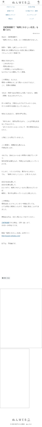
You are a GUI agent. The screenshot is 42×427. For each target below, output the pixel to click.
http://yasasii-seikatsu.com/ (11, 236)
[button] (38, 307)
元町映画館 (5, 222)
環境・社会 (7, 278)
